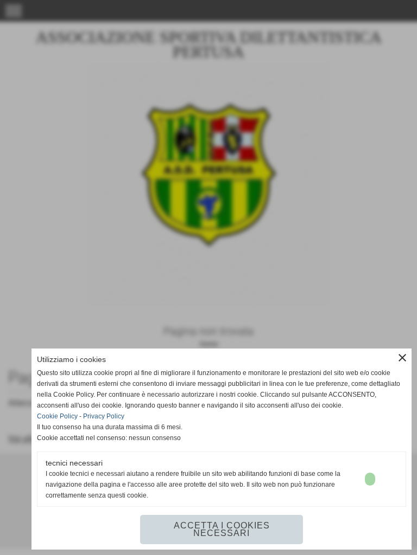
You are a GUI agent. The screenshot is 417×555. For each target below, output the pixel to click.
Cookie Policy (57, 416)
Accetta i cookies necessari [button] (222, 529)
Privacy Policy (103, 416)
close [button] (402, 357)
